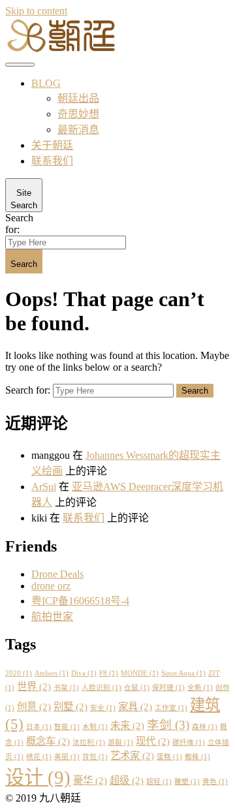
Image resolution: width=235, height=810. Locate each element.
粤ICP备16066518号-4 (80, 600)
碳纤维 (188, 742)
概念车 (48, 741)
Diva (84, 673)
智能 (67, 726)
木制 (95, 726)
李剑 (168, 725)
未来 (127, 725)
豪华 (90, 780)
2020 (18, 673)
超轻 (159, 781)
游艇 (120, 742)
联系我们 (52, 160)
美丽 (67, 756)
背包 (95, 756)
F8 (108, 673)
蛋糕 (169, 756)
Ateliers (52, 673)
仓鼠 (136, 687)
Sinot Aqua (183, 673)
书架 (66, 687)
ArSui (43, 486)
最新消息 (78, 129)
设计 (37, 777)
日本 (39, 726)
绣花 (39, 756)
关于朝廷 (52, 145)
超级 (127, 780)
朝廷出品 (78, 98)
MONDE (140, 673)
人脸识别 (101, 687)
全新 (200, 687)
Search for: (19, 223)
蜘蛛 (197, 756)
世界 (34, 686)
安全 (103, 707)
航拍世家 (52, 616)
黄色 (215, 781)
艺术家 (132, 755)
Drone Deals (57, 574)
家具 (135, 706)
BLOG (46, 83)
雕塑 (187, 781)
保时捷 (168, 687)
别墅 (70, 706)
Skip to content (36, 10)
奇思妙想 (78, 113)
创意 (34, 706)
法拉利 (88, 742)
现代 (153, 741)
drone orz (50, 585)
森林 (204, 726)
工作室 (171, 707)
